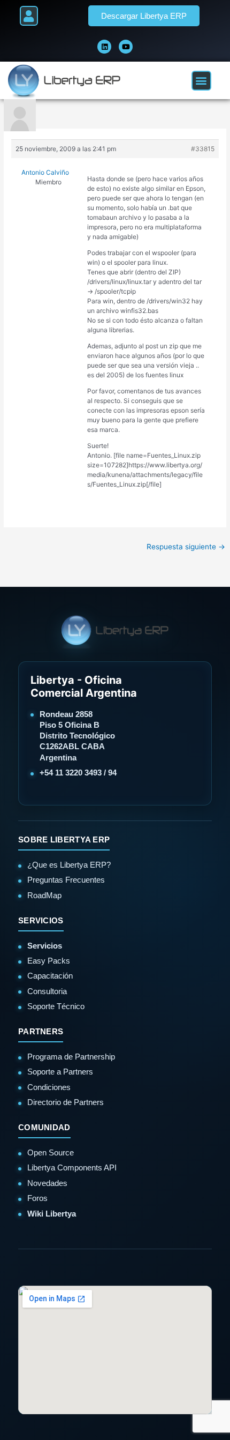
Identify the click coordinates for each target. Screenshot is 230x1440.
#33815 (202, 149)
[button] (29, 16)
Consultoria (47, 991)
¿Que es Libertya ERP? (69, 864)
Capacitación (50, 975)
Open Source (50, 1152)
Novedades (47, 1183)
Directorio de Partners (65, 1102)
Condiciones (49, 1087)
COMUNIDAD (44, 1127)
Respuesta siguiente (186, 546)
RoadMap (44, 895)
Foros (37, 1198)
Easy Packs (48, 960)
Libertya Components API (72, 1167)
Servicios (44, 945)
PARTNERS (40, 1031)
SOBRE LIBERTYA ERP (64, 839)
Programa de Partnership (71, 1056)
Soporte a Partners (60, 1071)
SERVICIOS (41, 920)
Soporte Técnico (56, 1006)
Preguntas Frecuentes (66, 879)
